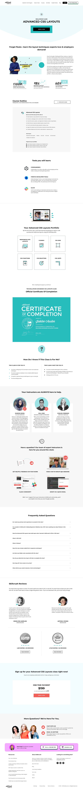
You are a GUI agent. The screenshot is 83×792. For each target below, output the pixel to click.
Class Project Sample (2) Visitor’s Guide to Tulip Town (37, 145)
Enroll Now (41, 29)
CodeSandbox (35, 167)
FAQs (63, 758)
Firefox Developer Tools (39, 177)
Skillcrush (8, 3)
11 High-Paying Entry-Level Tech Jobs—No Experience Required (17, 771)
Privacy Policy (42, 786)
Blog (33, 766)
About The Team (35, 763)
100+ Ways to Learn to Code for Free (16, 767)
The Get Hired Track (12, 761)
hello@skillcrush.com (51, 735)
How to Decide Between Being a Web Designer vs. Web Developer (18, 775)
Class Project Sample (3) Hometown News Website (36, 146)
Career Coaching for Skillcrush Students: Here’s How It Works (18, 764)
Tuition (33, 774)
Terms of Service (51, 786)
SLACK (33, 187)
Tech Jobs (34, 772)
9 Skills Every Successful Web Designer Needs (17, 781)
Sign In (33, 777)
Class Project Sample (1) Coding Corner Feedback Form (37, 144)
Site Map (35, 786)
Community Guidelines (36, 769)
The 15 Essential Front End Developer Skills (17, 778)
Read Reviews (25, 651)
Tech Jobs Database (13, 758)
